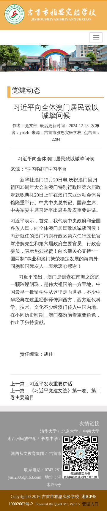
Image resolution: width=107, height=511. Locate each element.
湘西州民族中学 (22, 438)
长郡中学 (49, 438)
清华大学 (48, 431)
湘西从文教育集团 (27, 453)
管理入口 (90, 504)
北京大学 (70, 431)
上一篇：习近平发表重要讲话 (41, 383)
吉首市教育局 (61, 453)
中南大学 (91, 431)
